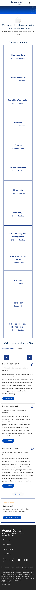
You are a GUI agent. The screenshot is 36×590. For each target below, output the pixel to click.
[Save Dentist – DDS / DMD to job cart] (32, 364)
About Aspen (7, 540)
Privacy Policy (6, 584)
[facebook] (5, 560)
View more (18, 494)
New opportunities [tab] (7, 349)
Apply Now (8, 398)
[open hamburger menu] (3, 3)
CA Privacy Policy (6, 582)
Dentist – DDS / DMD (10, 364)
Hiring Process (8, 549)
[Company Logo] (16, 3)
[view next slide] (29, 357)
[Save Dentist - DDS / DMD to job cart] (32, 406)
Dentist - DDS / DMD (10, 406)
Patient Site (7, 554)
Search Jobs (7, 544)
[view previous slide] (6, 357)
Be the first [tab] (19, 349)
